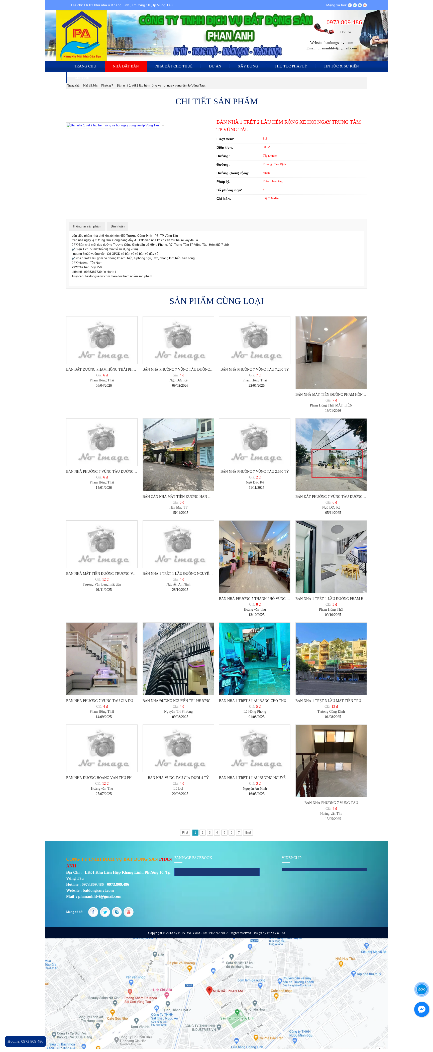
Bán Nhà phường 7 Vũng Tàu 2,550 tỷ (255, 471)
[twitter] (355, 5)
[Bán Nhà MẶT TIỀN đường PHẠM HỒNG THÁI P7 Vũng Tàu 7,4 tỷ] (331, 352)
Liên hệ (82, 77)
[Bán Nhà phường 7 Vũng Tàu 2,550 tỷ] (254, 442)
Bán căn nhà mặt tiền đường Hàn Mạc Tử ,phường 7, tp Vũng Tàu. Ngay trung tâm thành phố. (178, 497)
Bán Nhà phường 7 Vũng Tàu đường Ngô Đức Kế (178, 369)
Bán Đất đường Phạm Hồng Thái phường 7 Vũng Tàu (102, 369)
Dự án (215, 66)
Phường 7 (107, 85)
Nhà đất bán (126, 66)
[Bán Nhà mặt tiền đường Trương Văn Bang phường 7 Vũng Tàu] (102, 544)
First (185, 832)
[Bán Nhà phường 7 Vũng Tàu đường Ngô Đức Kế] (178, 340)
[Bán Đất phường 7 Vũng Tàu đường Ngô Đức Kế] (331, 454)
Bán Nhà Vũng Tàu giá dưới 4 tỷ (178, 778)
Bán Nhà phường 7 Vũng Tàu (331, 803)
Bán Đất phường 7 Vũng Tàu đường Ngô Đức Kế (331, 497)
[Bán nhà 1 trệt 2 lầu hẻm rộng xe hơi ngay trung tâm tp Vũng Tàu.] (162, 125)
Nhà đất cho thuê (173, 66)
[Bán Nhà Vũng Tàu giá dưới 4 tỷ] (178, 748)
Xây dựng (248, 66)
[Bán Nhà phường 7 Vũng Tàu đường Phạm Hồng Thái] (102, 442)
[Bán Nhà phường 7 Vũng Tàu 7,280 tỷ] (254, 340)
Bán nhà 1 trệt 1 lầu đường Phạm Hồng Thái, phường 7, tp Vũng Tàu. (331, 599)
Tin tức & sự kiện (341, 66)
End (248, 832)
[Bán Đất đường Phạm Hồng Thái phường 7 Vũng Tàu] (102, 340)
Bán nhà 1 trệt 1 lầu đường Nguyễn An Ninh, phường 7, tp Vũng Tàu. (178, 574)
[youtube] (365, 5)
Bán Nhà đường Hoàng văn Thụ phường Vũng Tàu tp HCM (102, 778)
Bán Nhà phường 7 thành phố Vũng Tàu (254, 599)
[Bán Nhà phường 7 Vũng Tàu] (331, 760)
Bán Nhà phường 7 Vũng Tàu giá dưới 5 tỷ (102, 701)
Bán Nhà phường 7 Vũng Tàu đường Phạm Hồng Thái (102, 471)
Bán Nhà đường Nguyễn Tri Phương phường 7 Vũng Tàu (178, 701)
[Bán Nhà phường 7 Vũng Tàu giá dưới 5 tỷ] (102, 658)
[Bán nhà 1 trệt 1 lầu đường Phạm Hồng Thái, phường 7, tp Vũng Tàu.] (331, 556)
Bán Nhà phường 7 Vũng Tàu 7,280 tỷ (255, 369)
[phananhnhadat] (350, 5)
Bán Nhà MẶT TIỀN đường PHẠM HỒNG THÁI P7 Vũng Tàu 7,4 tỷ (331, 394)
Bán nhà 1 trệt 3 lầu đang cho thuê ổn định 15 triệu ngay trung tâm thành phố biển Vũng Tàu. (254, 701)
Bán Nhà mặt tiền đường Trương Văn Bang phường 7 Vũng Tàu (102, 574)
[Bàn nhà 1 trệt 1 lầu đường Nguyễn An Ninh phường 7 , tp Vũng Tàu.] (254, 748)
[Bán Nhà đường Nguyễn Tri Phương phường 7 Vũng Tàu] (178, 658)
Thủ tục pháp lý (291, 66)
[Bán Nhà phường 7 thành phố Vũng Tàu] (254, 556)
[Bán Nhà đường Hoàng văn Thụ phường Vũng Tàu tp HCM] (102, 748)
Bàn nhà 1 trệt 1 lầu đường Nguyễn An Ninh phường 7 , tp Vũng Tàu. (254, 778)
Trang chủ (85, 66)
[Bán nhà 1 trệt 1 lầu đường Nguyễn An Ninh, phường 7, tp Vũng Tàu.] (178, 544)
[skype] (360, 5)
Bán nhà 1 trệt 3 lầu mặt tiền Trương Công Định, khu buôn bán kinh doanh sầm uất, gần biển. (331, 701)
